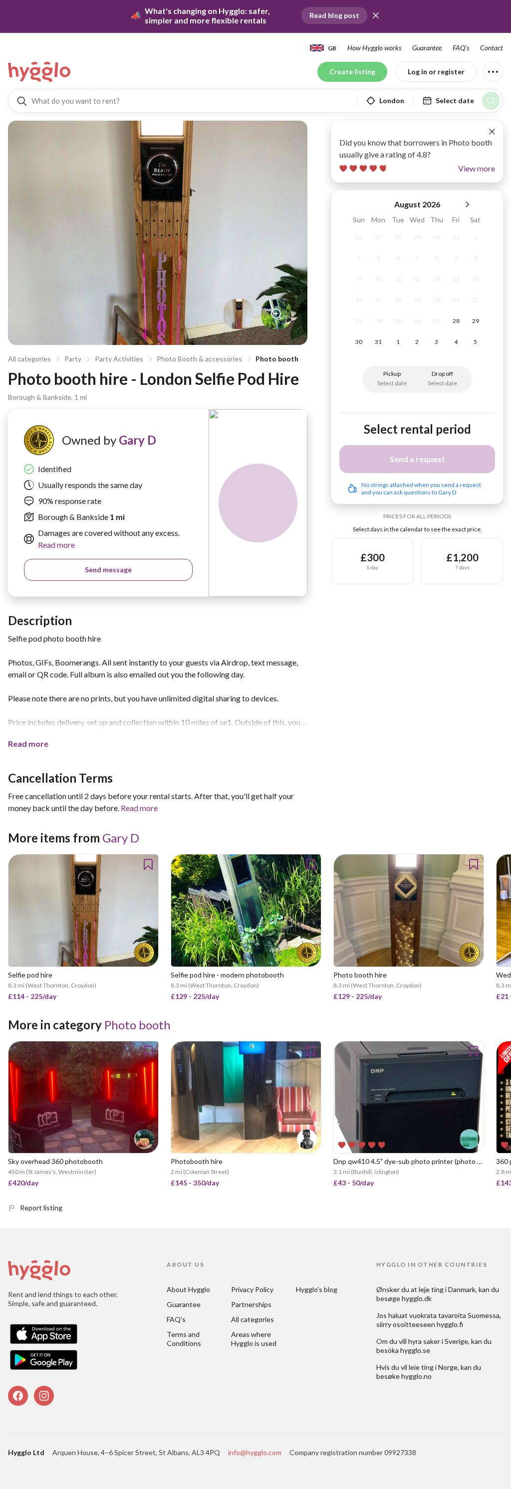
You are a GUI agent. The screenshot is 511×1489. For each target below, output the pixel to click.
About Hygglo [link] (188, 1289)
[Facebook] (18, 1396)
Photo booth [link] (137, 1024)
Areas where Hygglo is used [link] (253, 1338)
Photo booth (277, 358)
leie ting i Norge (433, 1367)
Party (72, 358)
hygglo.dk (417, 1298)
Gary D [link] (137, 440)
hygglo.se (415, 1350)
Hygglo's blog (316, 1289)
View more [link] (476, 168)
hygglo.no (416, 1376)
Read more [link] (56, 544)
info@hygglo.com (254, 1452)
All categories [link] (252, 1319)
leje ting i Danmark (447, 1289)
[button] (375, 15)
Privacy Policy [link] (252, 1289)
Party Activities (119, 358)
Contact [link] (491, 47)
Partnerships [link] (251, 1304)
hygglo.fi (450, 1324)
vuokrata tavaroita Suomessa (454, 1315)
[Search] (491, 101)
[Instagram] (44, 1396)
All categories (29, 358)
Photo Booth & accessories (199, 358)
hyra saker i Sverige (438, 1341)
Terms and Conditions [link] (184, 1338)
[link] (40, 72)
